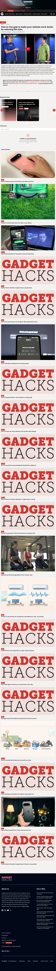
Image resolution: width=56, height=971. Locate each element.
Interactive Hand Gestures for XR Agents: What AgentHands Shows (19, 322)
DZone (51, 961)
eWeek (28, 961)
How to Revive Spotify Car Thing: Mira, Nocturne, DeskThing (17, 254)
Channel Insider (44, 961)
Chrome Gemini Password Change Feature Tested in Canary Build (19, 864)
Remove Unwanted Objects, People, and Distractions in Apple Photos (45, 897)
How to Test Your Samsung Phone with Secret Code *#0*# (45, 916)
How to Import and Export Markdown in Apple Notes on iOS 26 (18, 499)
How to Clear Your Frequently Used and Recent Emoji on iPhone (45, 920)
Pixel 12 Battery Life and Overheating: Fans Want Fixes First (17, 181)
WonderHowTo (3, 10)
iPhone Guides (36, 14)
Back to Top (5, 951)
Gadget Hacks (10, 10)
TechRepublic (22, 961)
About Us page (25, 906)
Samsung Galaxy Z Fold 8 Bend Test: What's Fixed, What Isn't (17, 794)
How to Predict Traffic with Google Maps (44, 908)
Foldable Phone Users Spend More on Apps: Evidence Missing (17, 650)
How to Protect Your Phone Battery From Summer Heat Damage (18, 431)
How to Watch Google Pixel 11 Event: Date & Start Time (16, 830)
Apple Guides (19, 14)
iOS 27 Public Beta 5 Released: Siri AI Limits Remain (15, 363)
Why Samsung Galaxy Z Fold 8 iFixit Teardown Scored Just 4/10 (18, 533)
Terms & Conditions (6, 933)
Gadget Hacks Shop (10, 14)
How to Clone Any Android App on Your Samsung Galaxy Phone (44, 901)
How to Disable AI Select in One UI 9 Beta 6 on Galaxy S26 (16, 397)
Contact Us (4, 937)
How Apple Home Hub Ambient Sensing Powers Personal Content (18, 718)
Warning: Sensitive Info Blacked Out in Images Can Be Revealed (45, 927)
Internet (28, 7)
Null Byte (23, 10)
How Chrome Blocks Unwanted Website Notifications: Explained (18, 465)
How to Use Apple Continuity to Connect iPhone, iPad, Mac (17, 684)
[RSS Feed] (10, 910)
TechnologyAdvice (12, 961)
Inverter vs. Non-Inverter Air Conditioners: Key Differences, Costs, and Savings (22, 616)
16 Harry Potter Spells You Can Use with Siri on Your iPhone (45, 905)
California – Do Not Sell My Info (9, 940)
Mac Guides (44, 14)
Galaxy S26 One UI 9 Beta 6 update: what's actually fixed (16, 288)
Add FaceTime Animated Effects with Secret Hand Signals (45, 912)
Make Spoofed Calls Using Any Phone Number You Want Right (45, 924)
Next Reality (17, 10)
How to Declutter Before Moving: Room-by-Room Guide (16, 760)
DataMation (35, 961)
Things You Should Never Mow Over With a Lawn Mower (16, 223)
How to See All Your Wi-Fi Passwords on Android (45, 893)
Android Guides (28, 14)
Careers (6, 942)
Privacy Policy (5, 935)
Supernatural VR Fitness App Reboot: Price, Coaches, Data (17, 575)
